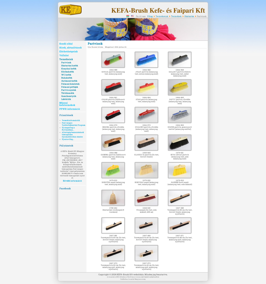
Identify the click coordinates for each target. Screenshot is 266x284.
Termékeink (66, 59)
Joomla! (111, 277)
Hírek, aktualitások (70, 47)
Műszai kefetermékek (67, 103)
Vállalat (64, 55)
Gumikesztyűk (68, 96)
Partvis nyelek (68, 90)
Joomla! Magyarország (137, 279)
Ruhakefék (66, 77)
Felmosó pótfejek (69, 87)
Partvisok (66, 62)
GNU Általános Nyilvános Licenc (128, 277)
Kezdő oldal (66, 43)
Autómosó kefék (69, 81)
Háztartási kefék (69, 65)
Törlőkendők (67, 93)
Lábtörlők (66, 99)
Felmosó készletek (70, 84)
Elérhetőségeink (68, 51)
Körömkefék (67, 71)
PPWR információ (69, 108)
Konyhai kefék (68, 68)
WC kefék (66, 74)
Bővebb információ (72, 180)
